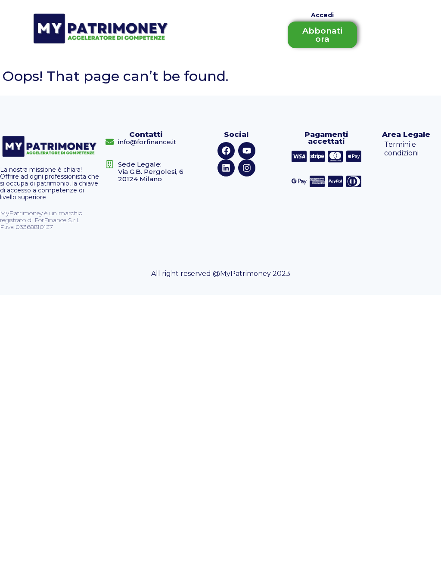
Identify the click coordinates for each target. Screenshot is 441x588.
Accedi (322, 15)
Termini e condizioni (401, 148)
